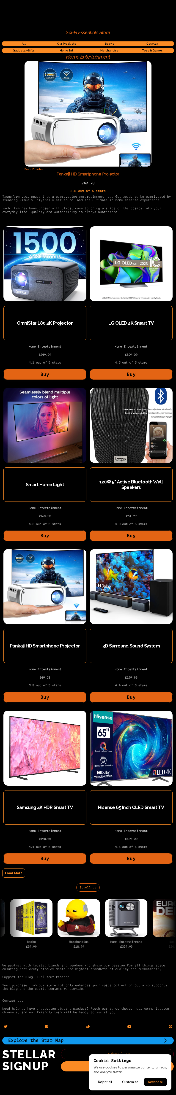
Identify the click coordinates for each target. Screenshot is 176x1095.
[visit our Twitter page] (5, 1027)
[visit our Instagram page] (47, 1027)
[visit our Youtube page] (129, 1027)
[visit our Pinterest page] (170, 1027)
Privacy (88, 1087)
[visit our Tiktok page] (88, 1027)
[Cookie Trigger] (88, 1080)
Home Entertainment (44, 346)
